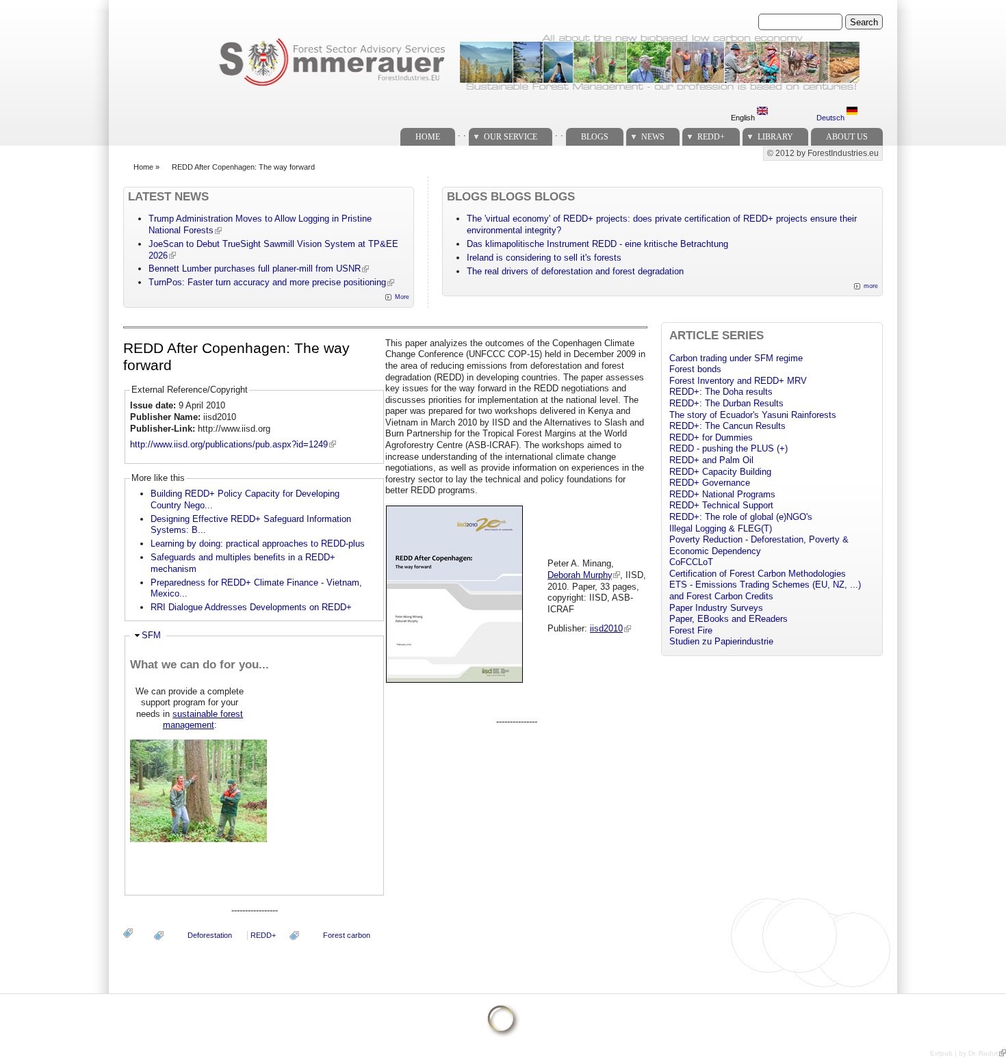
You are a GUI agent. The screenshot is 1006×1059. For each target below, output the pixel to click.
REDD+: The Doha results (721, 392)
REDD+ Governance (709, 483)
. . (462, 133)
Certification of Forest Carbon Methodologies (757, 573)
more (871, 286)
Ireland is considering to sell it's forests (544, 257)
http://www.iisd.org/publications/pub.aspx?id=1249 (229, 444)
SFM (151, 635)
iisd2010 (606, 628)
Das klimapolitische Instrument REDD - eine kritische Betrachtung (597, 244)
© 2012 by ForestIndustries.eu (823, 153)
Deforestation (210, 935)
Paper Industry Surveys (716, 608)
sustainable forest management (203, 720)
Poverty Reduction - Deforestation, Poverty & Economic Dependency (759, 545)
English (744, 118)
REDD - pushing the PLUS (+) (728, 448)
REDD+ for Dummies (711, 437)
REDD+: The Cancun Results (727, 426)
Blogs (594, 137)
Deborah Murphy (579, 575)
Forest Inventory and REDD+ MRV (738, 381)
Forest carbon (346, 935)
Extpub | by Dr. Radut (964, 1053)
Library (775, 137)
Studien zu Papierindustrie (721, 641)
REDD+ (711, 137)
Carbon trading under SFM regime (736, 358)
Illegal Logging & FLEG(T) (720, 528)
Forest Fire (690, 630)
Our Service (510, 137)
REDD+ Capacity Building (720, 472)
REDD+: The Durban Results (726, 403)
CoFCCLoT (691, 562)
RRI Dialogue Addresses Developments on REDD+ (251, 607)
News (653, 137)
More (402, 296)
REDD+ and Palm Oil (711, 460)
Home (427, 137)
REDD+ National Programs (722, 494)
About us (847, 137)
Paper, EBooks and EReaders (728, 619)
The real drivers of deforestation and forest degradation (575, 271)
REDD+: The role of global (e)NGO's (740, 517)
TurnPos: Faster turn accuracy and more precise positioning (267, 282)
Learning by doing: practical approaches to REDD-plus (258, 543)
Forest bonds (695, 369)
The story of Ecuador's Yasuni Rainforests (752, 415)
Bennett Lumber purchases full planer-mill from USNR (255, 268)
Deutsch (831, 118)
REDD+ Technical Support (721, 505)
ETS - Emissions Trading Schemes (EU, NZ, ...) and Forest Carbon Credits (765, 590)
